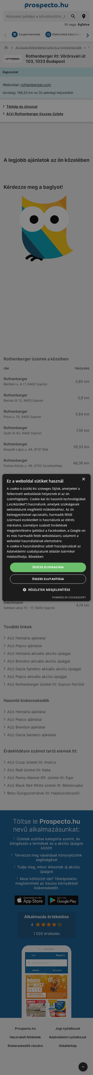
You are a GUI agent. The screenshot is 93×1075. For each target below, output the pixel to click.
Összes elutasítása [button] (48, 579)
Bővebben (36, 556)
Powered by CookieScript (69, 597)
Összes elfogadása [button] (48, 567)
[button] (46, 589)
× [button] (83, 479)
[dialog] (46, 537)
